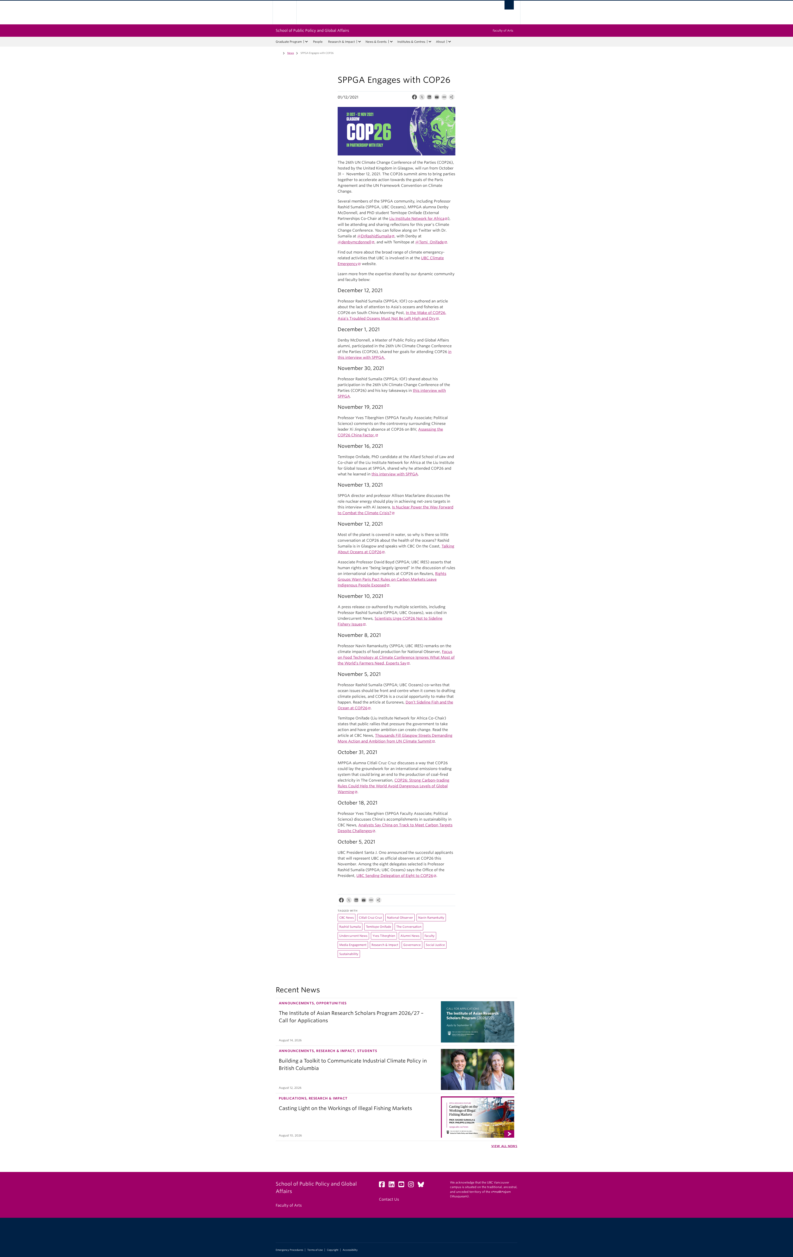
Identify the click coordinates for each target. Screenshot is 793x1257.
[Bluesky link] (422, 1185)
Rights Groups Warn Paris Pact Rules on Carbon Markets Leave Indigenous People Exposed (392, 579)
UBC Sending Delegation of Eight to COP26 (394, 875)
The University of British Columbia (284, 12)
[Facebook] (414, 98)
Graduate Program (289, 41)
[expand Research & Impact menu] (359, 41)
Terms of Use (315, 1250)
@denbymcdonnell (354, 242)
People (318, 41)
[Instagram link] (412, 1185)
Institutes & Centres (411, 41)
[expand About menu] (449, 41)
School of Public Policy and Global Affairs (312, 30)
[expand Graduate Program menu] (306, 41)
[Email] (436, 98)
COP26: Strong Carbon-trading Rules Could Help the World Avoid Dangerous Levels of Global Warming (393, 786)
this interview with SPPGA (395, 474)
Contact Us (389, 1199)
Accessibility (350, 1250)
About (440, 41)
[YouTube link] (402, 1185)
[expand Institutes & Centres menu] (429, 41)
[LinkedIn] (429, 98)
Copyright (332, 1250)
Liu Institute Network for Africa (416, 218)
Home (278, 52)
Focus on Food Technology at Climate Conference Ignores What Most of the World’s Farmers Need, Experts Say (396, 657)
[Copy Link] (444, 98)
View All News (504, 1146)
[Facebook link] (383, 1185)
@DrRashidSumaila (374, 236)
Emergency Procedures (289, 1250)
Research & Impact (341, 41)
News (290, 52)
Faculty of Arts (503, 30)
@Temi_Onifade (429, 242)
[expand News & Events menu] (391, 41)
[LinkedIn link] (393, 1185)
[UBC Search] (509, 5)
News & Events (376, 41)
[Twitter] (422, 98)
